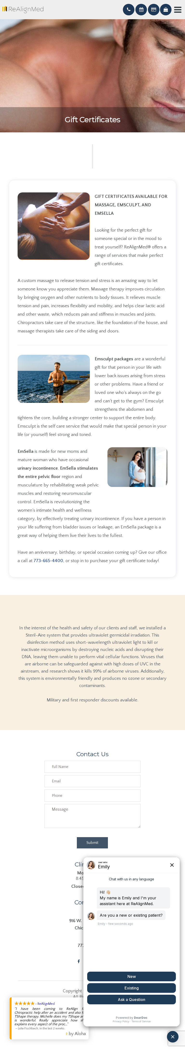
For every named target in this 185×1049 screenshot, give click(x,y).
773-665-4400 (48, 560)
